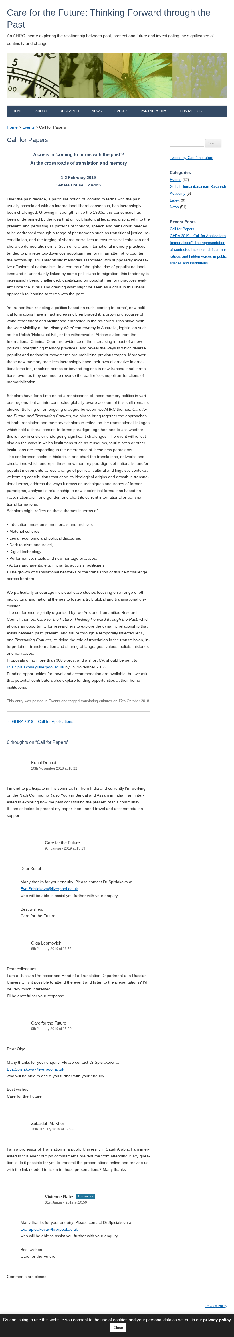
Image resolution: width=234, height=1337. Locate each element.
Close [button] (118, 1328)
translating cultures (96, 701)
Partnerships (154, 111)
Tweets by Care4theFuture (191, 158)
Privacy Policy (216, 1306)
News (97, 111)
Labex (175, 200)
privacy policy (217, 1320)
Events (121, 111)
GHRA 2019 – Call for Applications (40, 721)
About (41, 111)
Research (69, 111)
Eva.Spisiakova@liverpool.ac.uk (35, 667)
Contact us (191, 111)
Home (18, 111)
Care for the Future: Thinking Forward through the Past (109, 18)
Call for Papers (182, 229)
